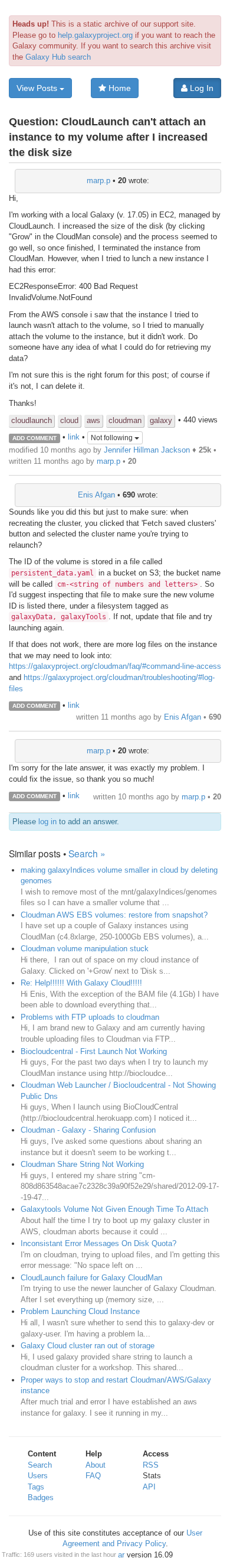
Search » (87, 853)
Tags (36, 1486)
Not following (112, 438)
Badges (41, 1497)
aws (93, 420)
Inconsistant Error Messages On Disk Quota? (98, 1243)
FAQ (93, 1475)
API (149, 1486)
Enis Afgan (96, 494)
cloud (69, 420)
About (96, 1465)
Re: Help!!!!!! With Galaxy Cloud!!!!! (81, 982)
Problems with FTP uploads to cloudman (90, 1017)
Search (40, 1465)
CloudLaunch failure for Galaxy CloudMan (91, 1277)
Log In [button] (200, 88)
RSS (151, 1465)
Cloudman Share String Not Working (82, 1164)
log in (47, 821)
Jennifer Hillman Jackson (147, 449)
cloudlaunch (31, 420)
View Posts (38, 88)
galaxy (161, 420)
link (74, 437)
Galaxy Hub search (58, 57)
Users (38, 1475)
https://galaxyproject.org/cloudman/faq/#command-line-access (115, 666)
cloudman (125, 420)
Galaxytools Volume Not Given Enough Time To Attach (114, 1209)
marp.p (98, 180)
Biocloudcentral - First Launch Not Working (94, 1051)
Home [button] (118, 88)
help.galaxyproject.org (95, 35)
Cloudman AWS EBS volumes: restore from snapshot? (114, 914)
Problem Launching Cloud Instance (80, 1311)
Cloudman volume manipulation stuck (85, 948)
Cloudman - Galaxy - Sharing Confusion (88, 1130)
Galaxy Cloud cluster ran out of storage (88, 1345)
